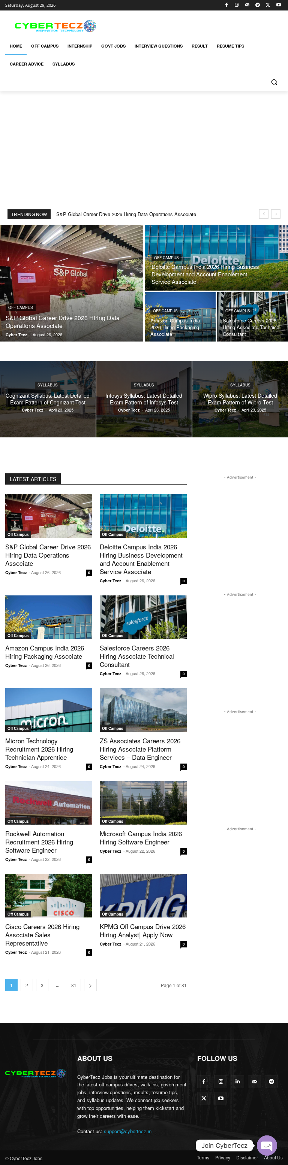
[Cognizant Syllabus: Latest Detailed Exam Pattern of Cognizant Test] (48, 399)
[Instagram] (236, 5)
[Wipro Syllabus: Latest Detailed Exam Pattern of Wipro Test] (240, 399)
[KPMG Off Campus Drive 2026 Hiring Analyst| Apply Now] (143, 895)
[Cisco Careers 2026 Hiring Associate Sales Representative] (48, 895)
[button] (274, 82)
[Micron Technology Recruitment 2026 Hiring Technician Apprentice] (48, 710)
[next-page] (90, 985)
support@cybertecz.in (128, 1131)
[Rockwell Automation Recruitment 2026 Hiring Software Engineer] (48, 803)
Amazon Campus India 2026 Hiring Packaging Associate (44, 652)
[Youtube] (278, 5)
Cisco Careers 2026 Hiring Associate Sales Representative (42, 934)
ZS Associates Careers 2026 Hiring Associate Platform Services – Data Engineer (140, 749)
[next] (275, 214)
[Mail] (247, 5)
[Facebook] (226, 5)
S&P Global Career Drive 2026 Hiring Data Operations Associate (126, 214)
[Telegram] (258, 5)
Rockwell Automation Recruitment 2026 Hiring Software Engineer (39, 842)
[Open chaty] (267, 1145)
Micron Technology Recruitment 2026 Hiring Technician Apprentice (39, 749)
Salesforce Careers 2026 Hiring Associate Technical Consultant (137, 656)
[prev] (263, 214)
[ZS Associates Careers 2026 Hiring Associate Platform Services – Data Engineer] (143, 710)
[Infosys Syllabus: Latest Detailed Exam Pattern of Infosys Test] (144, 399)
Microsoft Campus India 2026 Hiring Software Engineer (141, 837)
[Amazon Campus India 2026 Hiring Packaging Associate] (180, 317)
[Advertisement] (195, 25)
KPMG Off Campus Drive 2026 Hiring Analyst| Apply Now (143, 930)
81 (73, 985)
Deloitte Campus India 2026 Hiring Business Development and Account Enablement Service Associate (141, 559)
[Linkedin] (237, 1081)
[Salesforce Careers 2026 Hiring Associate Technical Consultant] (252, 317)
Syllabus (48, 385)
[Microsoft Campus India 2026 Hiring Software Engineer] (143, 803)
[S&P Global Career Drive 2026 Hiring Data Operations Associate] (71, 283)
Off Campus (20, 307)
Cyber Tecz (16, 572)
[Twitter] (268, 5)
